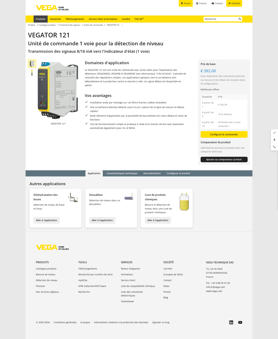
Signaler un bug (160, 322)
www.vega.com (214, 291)
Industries (55, 18)
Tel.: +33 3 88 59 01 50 (218, 282)
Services (126, 262)
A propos (85, 322)
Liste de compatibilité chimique (138, 286)
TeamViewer (127, 301)
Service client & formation (103, 18)
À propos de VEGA (173, 274)
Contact (167, 280)
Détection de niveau (46, 280)
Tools (82, 262)
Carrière (167, 268)
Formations (127, 274)
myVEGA (82, 280)
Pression (40, 286)
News (166, 286)
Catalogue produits (46, 268)
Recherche (84, 291)
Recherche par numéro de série (95, 274)
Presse (167, 291)
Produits (40, 18)
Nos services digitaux (47, 291)
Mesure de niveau (45, 274)
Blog (165, 297)
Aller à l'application (46, 220)
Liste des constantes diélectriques (132, 293)
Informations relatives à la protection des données (121, 322)
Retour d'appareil (130, 268)
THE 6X (139, 18)
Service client (128, 280)
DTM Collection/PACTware (92, 286)
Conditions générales (65, 322)
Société (126, 18)
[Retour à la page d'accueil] (52, 247)
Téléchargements (74, 18)
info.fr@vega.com (215, 287)
